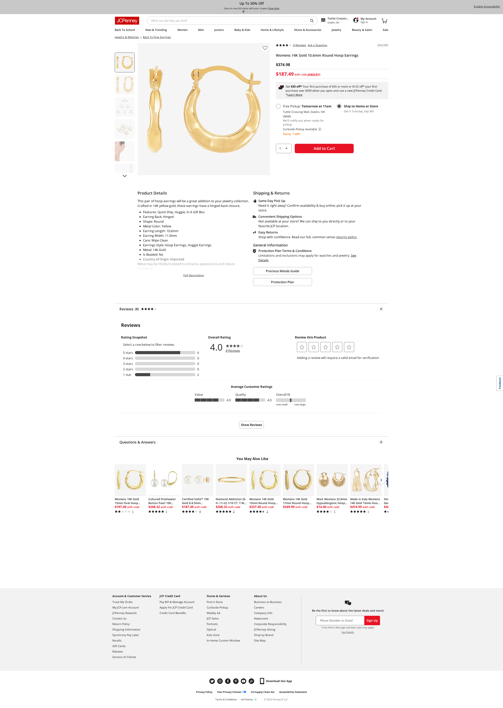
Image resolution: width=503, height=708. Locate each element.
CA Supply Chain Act (262, 692)
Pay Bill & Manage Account (177, 602)
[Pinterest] (236, 681)
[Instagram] (220, 681)
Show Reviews (251, 425)
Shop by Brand (264, 635)
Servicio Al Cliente (124, 657)
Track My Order (122, 602)
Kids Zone (213, 635)
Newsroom (261, 618)
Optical (211, 629)
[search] (313, 21)
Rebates (117, 651)
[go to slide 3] (251, 12)
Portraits (212, 624)
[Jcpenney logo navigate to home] (127, 21)
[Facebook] (228, 681)
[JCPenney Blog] (252, 681)
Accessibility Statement (293, 692)
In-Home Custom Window (223, 640)
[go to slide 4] (254, 12)
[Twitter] (213, 681)
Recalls (117, 640)
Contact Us (119, 618)
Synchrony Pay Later (125, 635)
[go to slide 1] (243, 12)
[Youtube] (244, 681)
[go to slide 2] (247, 12)
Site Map (260, 640)
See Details (347, 632)
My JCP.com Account (125, 607)
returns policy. (346, 237)
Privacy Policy (204, 692)
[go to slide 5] (258, 12)
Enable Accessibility (487, 6)
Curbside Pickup (217, 607)
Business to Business (268, 602)
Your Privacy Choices (229, 692)
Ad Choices (247, 699)
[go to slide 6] (261, 12)
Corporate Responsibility (270, 624)
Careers (259, 607)
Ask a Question (317, 45)
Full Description (193, 275)
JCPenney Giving (264, 629)
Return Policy (121, 624)
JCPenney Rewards (124, 613)
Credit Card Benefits (173, 613)
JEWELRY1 (313, 74)
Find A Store (215, 602)
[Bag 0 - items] (384, 21)
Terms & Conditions (226, 699)
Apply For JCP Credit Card (176, 607)
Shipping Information (126, 629)
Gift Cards (119, 646)
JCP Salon (213, 618)
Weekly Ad (213, 613)
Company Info (263, 613)
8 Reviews (299, 45)
